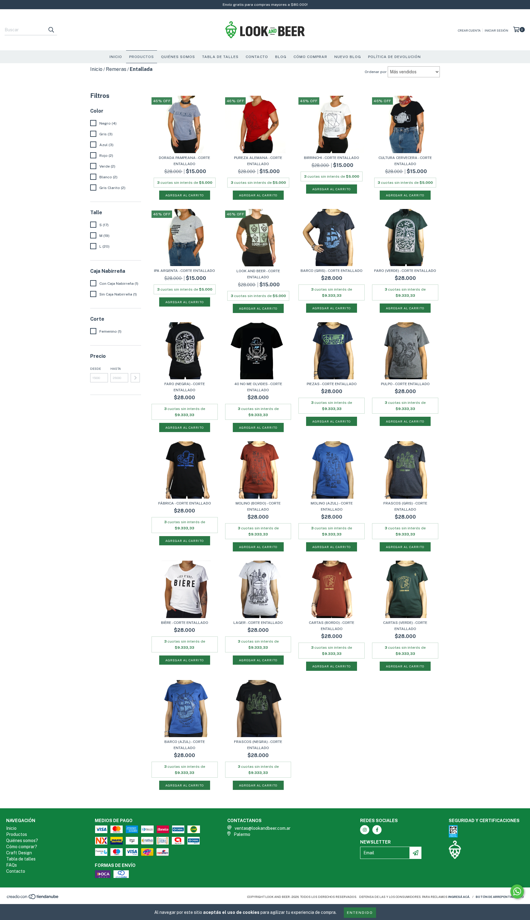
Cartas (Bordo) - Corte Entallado (331, 625)
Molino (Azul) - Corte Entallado (332, 506)
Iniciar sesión (496, 30)
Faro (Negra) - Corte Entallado (184, 387)
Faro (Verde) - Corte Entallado (405, 271)
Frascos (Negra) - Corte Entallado (258, 745)
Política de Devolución (394, 57)
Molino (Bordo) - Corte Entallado (258, 506)
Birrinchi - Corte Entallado (331, 158)
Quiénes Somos (178, 57)
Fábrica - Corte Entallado (184, 503)
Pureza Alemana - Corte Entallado (258, 161)
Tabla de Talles (220, 57)
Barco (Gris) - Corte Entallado (332, 271)
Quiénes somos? (22, 840)
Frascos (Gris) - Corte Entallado (405, 506)
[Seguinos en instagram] (364, 829)
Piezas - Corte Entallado (332, 384)
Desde (95, 368)
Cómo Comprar (310, 57)
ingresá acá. (459, 897)
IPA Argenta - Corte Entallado (184, 271)
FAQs (11, 865)
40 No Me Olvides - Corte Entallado (258, 387)
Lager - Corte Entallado (258, 622)
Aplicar (135, 377)
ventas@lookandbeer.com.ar (262, 828)
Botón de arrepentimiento (500, 897)
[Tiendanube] (33, 898)
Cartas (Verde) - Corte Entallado (405, 625)
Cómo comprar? (21, 846)
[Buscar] (51, 29)
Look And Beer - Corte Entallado (258, 274)
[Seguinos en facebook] (377, 829)
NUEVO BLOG (347, 57)
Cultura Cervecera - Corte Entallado (405, 161)
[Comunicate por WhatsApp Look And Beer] (517, 891)
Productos (141, 57)
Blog (280, 57)
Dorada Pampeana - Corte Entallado (184, 161)
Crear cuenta (469, 30)
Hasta (115, 368)
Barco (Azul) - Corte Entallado (184, 745)
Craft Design (19, 852)
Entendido (360, 912)
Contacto (257, 57)
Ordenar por (376, 72)
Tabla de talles (21, 858)
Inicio (115, 57)
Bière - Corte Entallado (184, 622)
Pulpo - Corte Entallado (405, 384)
